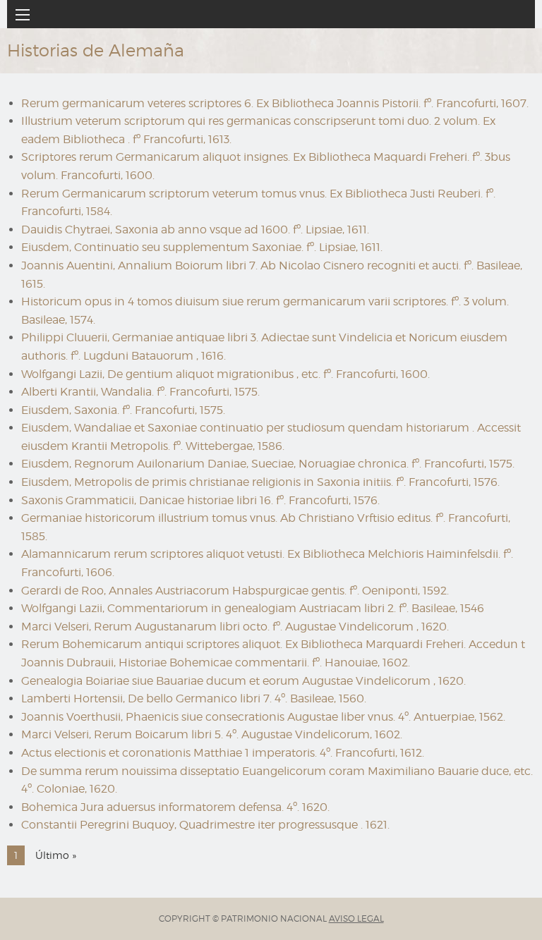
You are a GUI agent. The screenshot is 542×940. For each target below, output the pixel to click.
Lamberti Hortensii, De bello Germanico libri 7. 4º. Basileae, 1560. (193, 698)
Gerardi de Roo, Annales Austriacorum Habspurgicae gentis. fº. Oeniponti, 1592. (235, 590)
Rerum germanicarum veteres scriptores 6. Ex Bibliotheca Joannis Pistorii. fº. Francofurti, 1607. (275, 103)
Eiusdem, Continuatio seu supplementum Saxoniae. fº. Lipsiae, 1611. (202, 247)
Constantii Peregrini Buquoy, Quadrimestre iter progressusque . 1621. (205, 824)
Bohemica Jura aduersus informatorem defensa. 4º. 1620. (175, 807)
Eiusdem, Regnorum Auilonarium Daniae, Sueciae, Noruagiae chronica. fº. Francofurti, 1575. (267, 463)
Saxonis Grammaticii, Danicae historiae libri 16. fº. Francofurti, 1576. (200, 500)
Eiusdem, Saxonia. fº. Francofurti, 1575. (123, 410)
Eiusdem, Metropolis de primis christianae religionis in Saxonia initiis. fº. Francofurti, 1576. (260, 482)
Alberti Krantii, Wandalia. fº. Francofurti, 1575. (140, 391)
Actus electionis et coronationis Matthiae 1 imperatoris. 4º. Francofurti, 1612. (222, 752)
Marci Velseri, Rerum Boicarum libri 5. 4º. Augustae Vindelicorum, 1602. (211, 734)
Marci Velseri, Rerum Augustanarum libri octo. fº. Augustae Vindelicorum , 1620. (235, 626)
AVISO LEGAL (356, 918)
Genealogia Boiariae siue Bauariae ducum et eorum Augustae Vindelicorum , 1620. (243, 681)
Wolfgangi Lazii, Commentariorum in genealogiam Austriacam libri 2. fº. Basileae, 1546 (252, 608)
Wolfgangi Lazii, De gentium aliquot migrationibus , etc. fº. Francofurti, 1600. (225, 374)
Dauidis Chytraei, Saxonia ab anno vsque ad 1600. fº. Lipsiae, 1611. (195, 229)
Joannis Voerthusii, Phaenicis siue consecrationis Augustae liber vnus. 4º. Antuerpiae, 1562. (263, 717)
